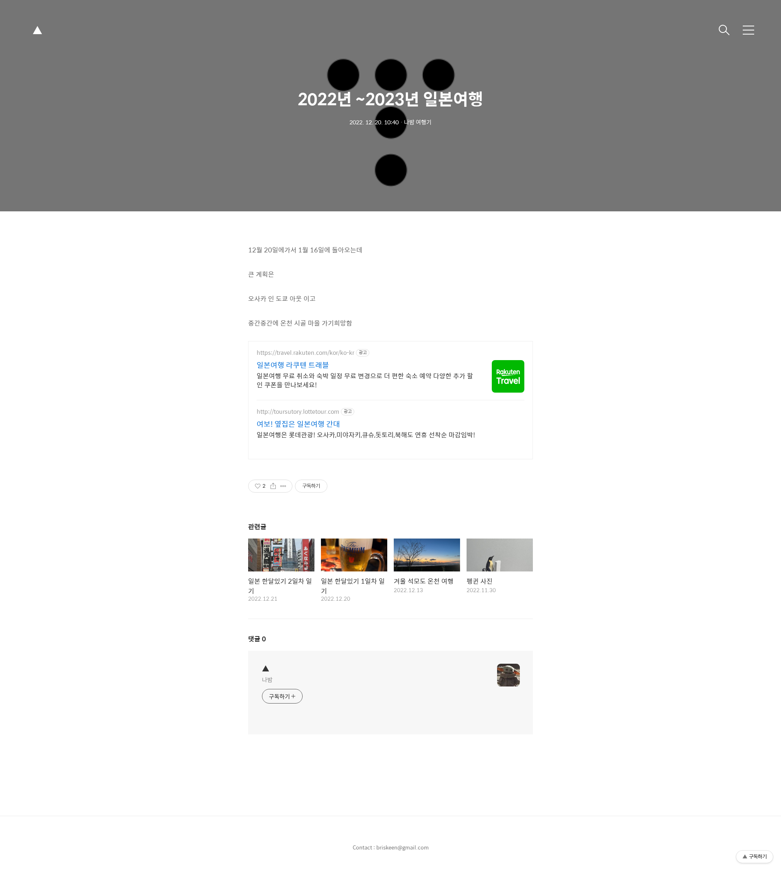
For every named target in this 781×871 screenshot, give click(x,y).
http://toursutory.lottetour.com (298, 411)
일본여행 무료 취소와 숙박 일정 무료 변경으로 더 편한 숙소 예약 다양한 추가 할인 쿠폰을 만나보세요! (365, 380)
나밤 (267, 679)
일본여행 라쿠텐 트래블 (293, 365)
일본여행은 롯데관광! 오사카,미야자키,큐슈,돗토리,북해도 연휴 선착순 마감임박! (366, 434)
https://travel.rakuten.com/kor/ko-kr (305, 352)
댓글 (257, 639)
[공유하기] (273, 486)
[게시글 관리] (283, 486)
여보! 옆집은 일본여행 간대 (298, 424)
